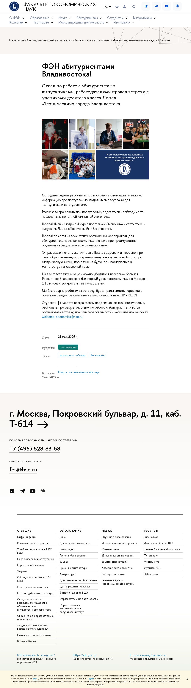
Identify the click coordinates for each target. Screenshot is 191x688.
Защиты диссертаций (114, 561)
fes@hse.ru (23, 469)
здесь (35, 678)
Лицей (63, 537)
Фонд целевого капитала (32, 587)
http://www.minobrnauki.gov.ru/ (36, 655)
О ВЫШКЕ (24, 530)
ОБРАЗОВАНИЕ (70, 530)
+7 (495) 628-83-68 (34, 448)
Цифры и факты (26, 537)
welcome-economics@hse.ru (62, 316)
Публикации (151, 574)
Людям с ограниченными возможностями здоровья (32, 626)
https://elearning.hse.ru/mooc (148, 655)
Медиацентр (151, 561)
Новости (164, 40)
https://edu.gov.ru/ (85, 655)
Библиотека (151, 537)
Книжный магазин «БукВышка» (162, 549)
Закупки (22, 571)
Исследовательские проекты (119, 543)
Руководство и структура (32, 543)
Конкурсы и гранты (113, 574)
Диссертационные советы (118, 555)
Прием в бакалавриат (72, 555)
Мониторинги (110, 549)
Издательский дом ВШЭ (158, 543)
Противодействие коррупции (35, 593)
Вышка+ (64, 561)
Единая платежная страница (34, 635)
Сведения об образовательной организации (36, 617)
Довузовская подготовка (75, 543)
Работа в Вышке (26, 641)
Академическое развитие (117, 568)
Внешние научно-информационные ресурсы (118, 581)
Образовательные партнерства (79, 599)
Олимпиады (66, 549)
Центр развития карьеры (75, 586)
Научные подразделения (116, 537)
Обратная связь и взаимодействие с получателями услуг (72, 608)
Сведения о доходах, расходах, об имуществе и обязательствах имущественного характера (34, 604)
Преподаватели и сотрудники (35, 559)
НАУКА (107, 530)
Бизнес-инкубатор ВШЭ (74, 592)
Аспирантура (67, 574)
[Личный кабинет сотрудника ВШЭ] (124, 6)
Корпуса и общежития (30, 565)
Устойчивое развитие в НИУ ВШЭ (34, 550)
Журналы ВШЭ (153, 568)
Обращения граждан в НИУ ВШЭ (33, 579)
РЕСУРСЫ (151, 530)
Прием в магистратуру (73, 568)
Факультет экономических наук (60, 7)
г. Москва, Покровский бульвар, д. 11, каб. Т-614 (95, 418)
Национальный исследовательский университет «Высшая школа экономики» (59, 40)
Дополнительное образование (78, 580)
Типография (151, 555)
